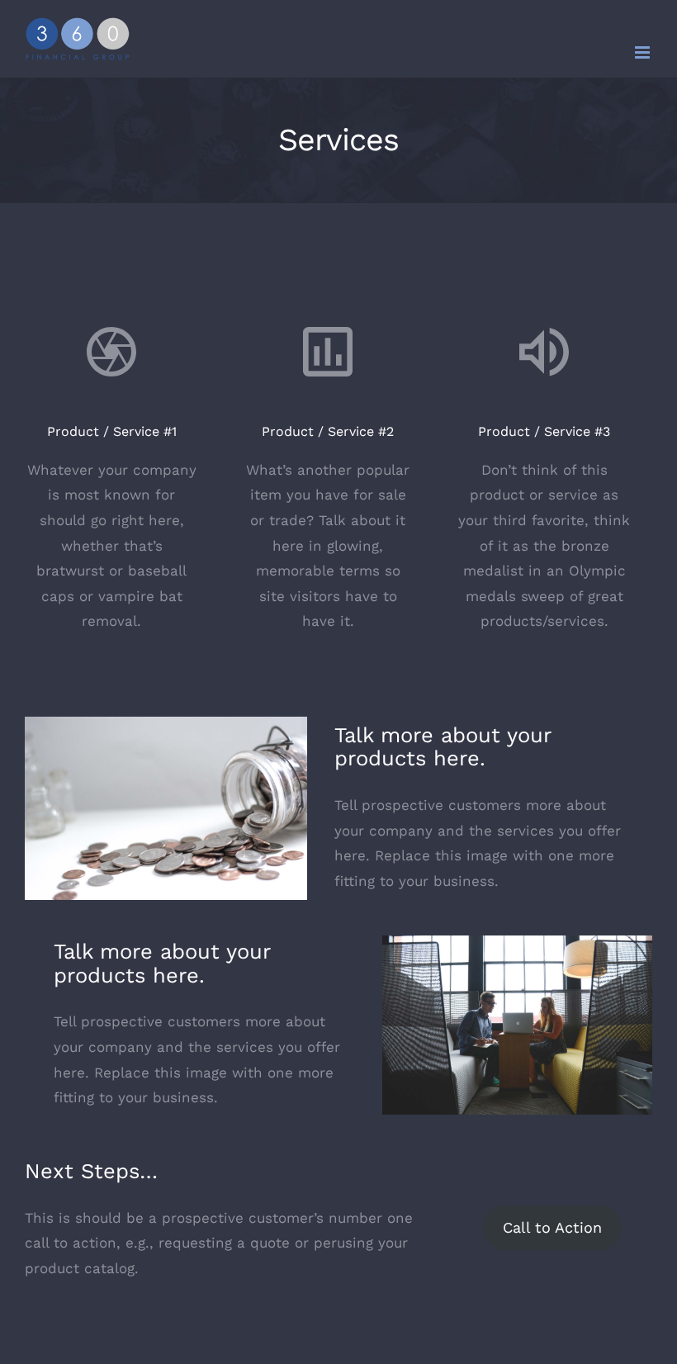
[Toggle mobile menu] (643, 52)
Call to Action (552, 1227)
